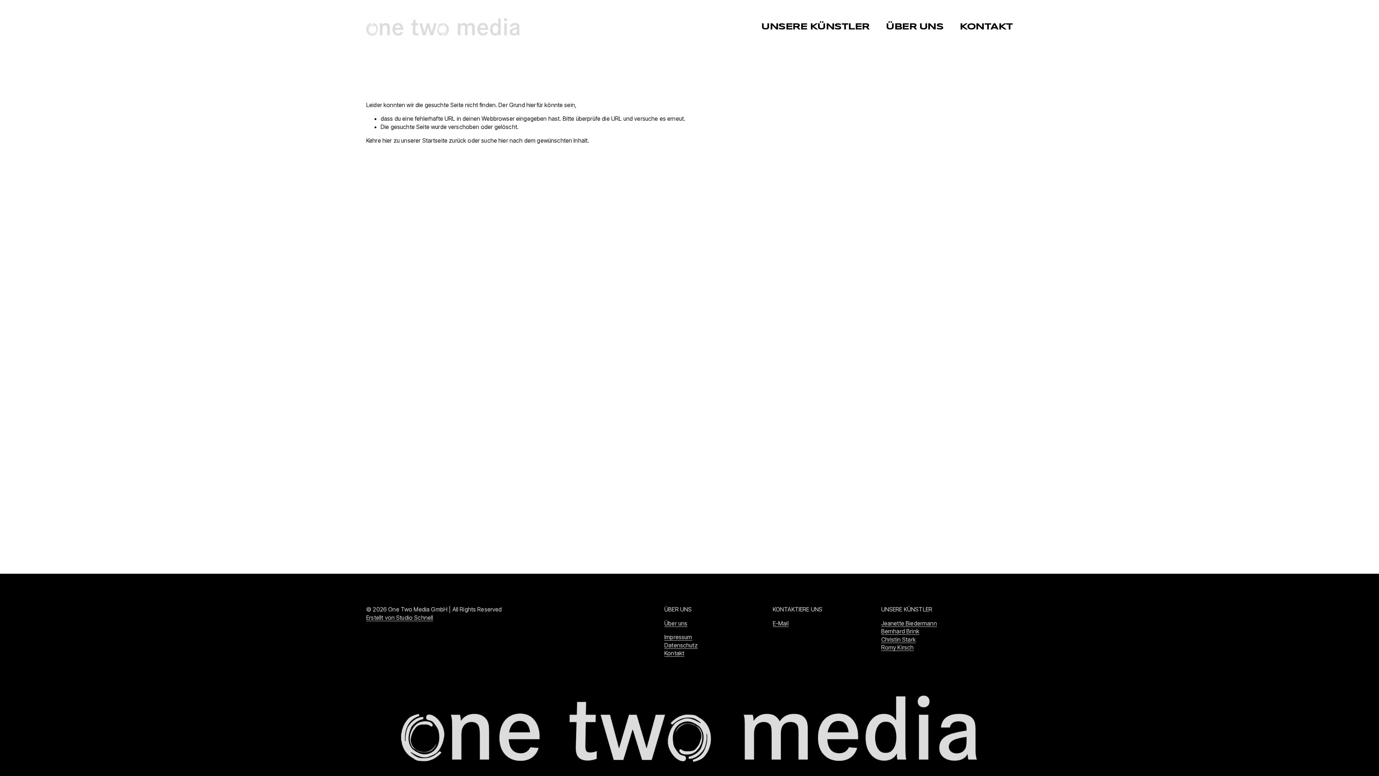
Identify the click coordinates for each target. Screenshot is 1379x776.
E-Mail (781, 623)
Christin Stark (898, 639)
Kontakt (986, 27)
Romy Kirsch (897, 647)
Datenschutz (681, 645)
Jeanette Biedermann (909, 623)
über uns (914, 27)
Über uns (675, 623)
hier (387, 140)
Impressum (678, 637)
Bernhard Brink (900, 631)
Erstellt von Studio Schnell (399, 617)
